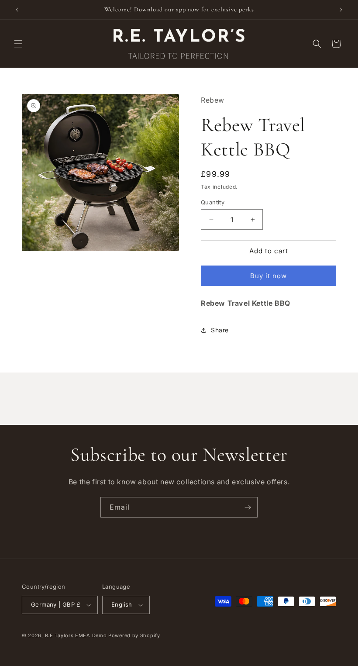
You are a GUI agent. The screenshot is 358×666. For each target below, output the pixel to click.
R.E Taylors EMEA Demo (76, 635)
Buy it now (268, 276)
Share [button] (220, 330)
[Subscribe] (247, 507)
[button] (18, 43)
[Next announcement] (341, 9)
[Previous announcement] (17, 9)
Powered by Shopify (134, 635)
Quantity (212, 202)
